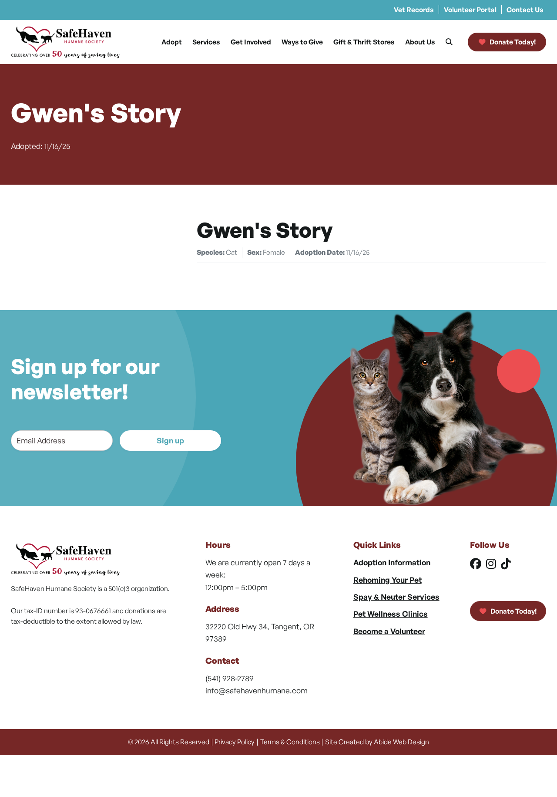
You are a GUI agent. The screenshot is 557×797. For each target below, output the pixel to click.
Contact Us (525, 9)
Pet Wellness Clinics (390, 613)
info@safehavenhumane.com (256, 690)
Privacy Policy (235, 741)
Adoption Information (391, 562)
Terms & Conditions (290, 741)
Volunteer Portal (470, 9)
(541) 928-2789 (229, 678)
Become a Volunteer (389, 631)
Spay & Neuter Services (396, 596)
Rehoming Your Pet (387, 579)
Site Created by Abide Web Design (377, 741)
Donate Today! (513, 611)
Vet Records (414, 9)
